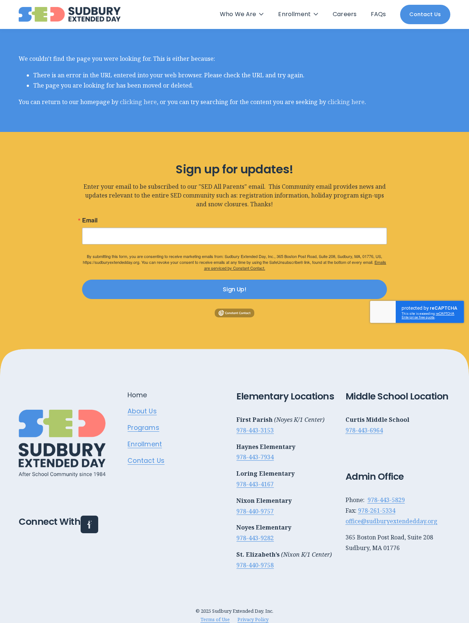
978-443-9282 (255, 538)
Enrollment (145, 444)
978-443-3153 (255, 430)
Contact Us (425, 14)
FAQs (378, 14)
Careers (345, 14)
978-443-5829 (386, 500)
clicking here (138, 102)
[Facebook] (89, 524)
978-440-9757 (255, 511)
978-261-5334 (376, 510)
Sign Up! (234, 289)
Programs (143, 428)
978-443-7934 (255, 457)
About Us (142, 411)
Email (89, 220)
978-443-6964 (364, 430)
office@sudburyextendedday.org (391, 521)
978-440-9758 (255, 565)
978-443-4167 (255, 484)
